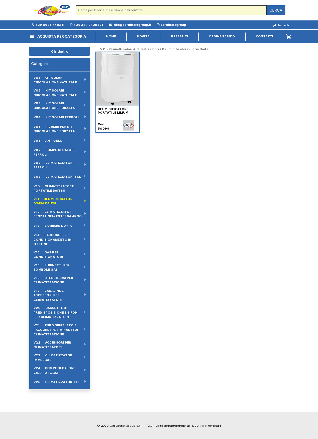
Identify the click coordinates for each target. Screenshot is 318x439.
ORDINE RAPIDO (222, 36)
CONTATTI (264, 36)
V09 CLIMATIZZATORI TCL (57, 176)
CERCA (276, 10)
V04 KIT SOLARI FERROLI (56, 117)
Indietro (60, 51)
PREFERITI (179, 36)
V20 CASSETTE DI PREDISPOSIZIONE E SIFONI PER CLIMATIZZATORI (56, 312)
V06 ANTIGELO (48, 140)
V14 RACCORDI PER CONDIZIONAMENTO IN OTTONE (52, 239)
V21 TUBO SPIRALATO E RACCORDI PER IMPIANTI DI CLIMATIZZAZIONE (56, 329)
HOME (111, 36)
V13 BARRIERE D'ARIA (53, 225)
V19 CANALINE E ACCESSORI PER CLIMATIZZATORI (49, 295)
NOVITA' (143, 36)
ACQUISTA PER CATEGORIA (57, 36)
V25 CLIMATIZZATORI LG (56, 382)
